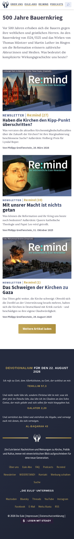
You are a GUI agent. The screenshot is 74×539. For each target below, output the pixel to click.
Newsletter (10, 474)
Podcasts (56, 4)
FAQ (37, 467)
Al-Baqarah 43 (37, 426)
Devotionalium (19, 368)
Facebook (20, 506)
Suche (37, 482)
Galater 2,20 (37, 408)
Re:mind (44, 4)
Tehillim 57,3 (37, 386)
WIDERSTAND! (27, 474)
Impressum (32, 515)
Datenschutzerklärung (52, 515)
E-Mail (32, 506)
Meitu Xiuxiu (44, 506)
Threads (36, 499)
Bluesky (24, 499)
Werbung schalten (60, 474)
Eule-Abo (31, 4)
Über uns (16, 4)
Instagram (62, 499)
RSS (57, 506)
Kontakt (43, 474)
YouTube (49, 499)
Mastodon (11, 499)
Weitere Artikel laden (37, 329)
